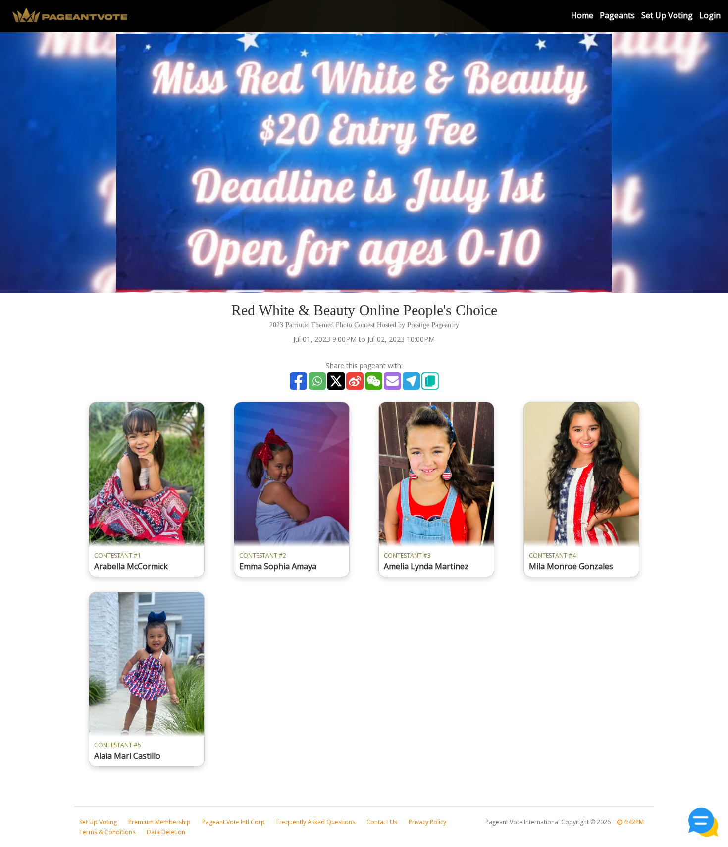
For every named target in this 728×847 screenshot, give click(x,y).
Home (582, 15)
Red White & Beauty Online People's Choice (364, 310)
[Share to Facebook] (298, 381)
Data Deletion (166, 832)
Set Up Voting (667, 15)
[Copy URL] (430, 381)
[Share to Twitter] (336, 381)
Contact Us (381, 822)
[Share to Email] (392, 381)
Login (710, 15)
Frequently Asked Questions (315, 822)
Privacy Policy (427, 822)
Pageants (617, 15)
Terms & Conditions (107, 832)
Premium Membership (159, 822)
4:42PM (633, 822)
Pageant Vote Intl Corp (233, 822)
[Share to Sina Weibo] (355, 381)
